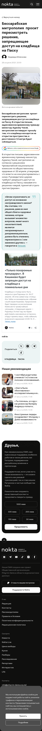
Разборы (6, 655)
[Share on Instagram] (27, 346)
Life (3, 672)
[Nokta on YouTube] (16, 557)
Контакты (6, 608)
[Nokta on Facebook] (34, 557)
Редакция (6, 604)
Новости (6, 638)
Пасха (21, 359)
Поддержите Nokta (21, 590)
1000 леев (21, 504)
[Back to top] (4, 540)
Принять (23, 716)
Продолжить (21, 527)
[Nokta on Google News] (4, 557)
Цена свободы (9, 647)
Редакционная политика (14, 625)
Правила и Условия (11, 616)
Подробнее (23, 723)
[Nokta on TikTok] (22, 557)
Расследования (9, 659)
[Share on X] (21, 346)
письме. (22, 246)
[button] (31, 4)
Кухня (5, 651)
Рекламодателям (10, 612)
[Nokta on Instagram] (28, 557)
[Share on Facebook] (21, 352)
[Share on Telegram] (34, 346)
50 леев (29, 519)
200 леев (30, 512)
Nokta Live (6, 642)
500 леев (12, 512)
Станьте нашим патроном (23, 583)
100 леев (12, 519)
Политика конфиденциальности (17, 621)
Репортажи (7, 663)
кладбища (10, 359)
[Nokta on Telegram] (10, 557)
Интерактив (8, 668)
